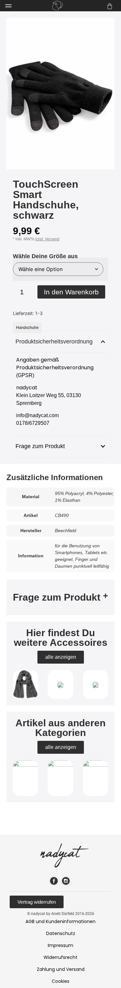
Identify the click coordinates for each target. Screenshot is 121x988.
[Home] (57, 5)
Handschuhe (27, 327)
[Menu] (8, 6)
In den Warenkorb (71, 292)
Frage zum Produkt (56, 597)
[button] (60, 597)
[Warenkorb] (110, 6)
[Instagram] (66, 881)
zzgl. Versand (47, 239)
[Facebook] (54, 881)
